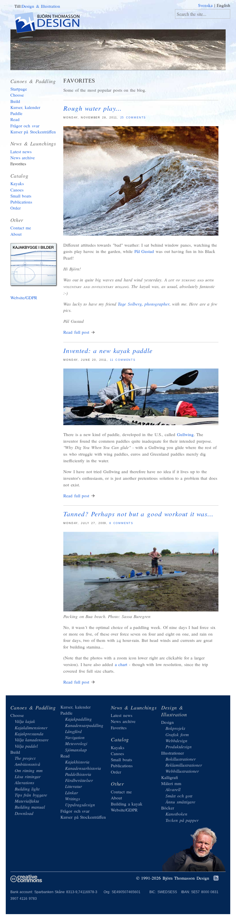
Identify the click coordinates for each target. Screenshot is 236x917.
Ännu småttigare (180, 802)
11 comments (123, 359)
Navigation (75, 737)
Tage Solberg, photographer (143, 304)
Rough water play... (92, 107)
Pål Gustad (144, 251)
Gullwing (185, 434)
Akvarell (172, 789)
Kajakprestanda (29, 733)
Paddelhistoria (78, 774)
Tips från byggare (31, 795)
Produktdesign (178, 746)
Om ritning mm (29, 770)
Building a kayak (34, 266)
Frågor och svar (24, 125)
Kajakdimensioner (31, 727)
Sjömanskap (76, 750)
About (16, 234)
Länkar (71, 792)
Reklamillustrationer (183, 765)
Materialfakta (27, 801)
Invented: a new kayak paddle (108, 350)
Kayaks (17, 183)
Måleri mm (171, 783)
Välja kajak (25, 721)
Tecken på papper (182, 820)
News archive (22, 157)
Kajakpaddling (78, 719)
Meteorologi (76, 743)
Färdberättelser (79, 780)
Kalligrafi (169, 777)
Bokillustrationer (180, 759)
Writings (72, 798)
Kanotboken (176, 814)
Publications (21, 202)
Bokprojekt (175, 728)
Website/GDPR (23, 297)
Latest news (21, 151)
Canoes (17, 190)
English (223, 5)
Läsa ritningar (28, 776)
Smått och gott (178, 796)
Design (167, 722)
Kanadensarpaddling (84, 725)
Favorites (18, 163)
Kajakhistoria (77, 762)
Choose (17, 95)
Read (15, 119)
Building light (27, 789)
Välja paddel (26, 746)
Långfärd (73, 731)
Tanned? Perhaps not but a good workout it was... (138, 513)
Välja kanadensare (32, 740)
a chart (121, 664)
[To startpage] (52, 23)
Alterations (24, 782)
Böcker (167, 808)
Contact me (20, 228)
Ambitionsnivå (27, 764)
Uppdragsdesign (80, 804)
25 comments (133, 117)
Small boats (21, 196)
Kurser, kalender (25, 107)
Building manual (30, 807)
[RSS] (216, 878)
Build (15, 101)
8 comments (121, 523)
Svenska (205, 5)
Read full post (76, 332)
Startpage (18, 89)
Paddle (16, 113)
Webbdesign (176, 740)
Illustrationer (172, 753)
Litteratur (73, 786)
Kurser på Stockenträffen (33, 132)
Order (15, 208)
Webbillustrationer (182, 771)
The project (25, 758)
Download (24, 813)
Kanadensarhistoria (83, 768)
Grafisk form (177, 734)
